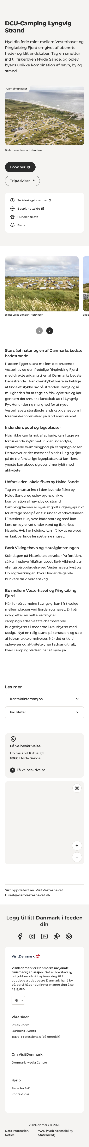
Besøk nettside (28, 208)
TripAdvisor (20, 181)
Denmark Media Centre (29, 1062)
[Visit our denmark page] (20, 936)
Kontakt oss (20, 1094)
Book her (17, 167)
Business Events (24, 1031)
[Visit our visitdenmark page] (44, 936)
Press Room (20, 1025)
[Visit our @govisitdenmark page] (56, 936)
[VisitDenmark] (26, 956)
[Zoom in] (77, 846)
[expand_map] (77, 788)
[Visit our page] (32, 936)
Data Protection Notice (17, 1133)
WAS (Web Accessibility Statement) (55, 1133)
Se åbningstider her (32, 200)
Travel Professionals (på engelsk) (36, 1037)
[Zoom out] (77, 857)
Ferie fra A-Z (21, 1088)
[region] (44, 822)
